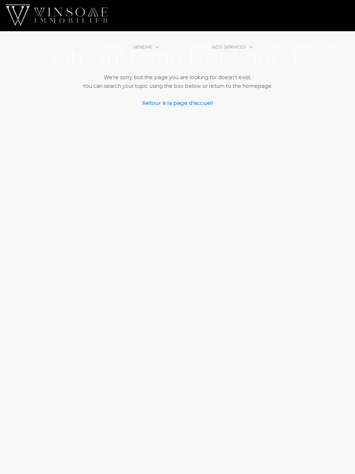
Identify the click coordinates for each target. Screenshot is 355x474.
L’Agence (303, 47)
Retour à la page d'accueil (177, 103)
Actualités (272, 47)
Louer (173, 47)
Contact (330, 47)
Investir (196, 47)
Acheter (110, 47)
